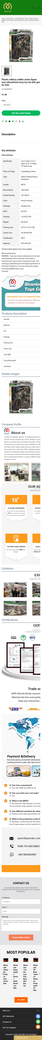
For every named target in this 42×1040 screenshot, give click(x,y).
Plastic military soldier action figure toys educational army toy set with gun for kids (20, 20)
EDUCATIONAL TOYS (21, 18)
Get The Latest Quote (21, 113)
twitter (9, 121)
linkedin (23, 121)
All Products (10, 18)
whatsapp (13, 121)
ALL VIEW (21, 1000)
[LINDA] (38, 1016)
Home (3, 18)
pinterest (16, 121)
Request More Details (21, 937)
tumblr (19, 121)
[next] (39, 974)
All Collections (8, 1016)
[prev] (2, 974)
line (6, 121)
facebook (3, 121)
